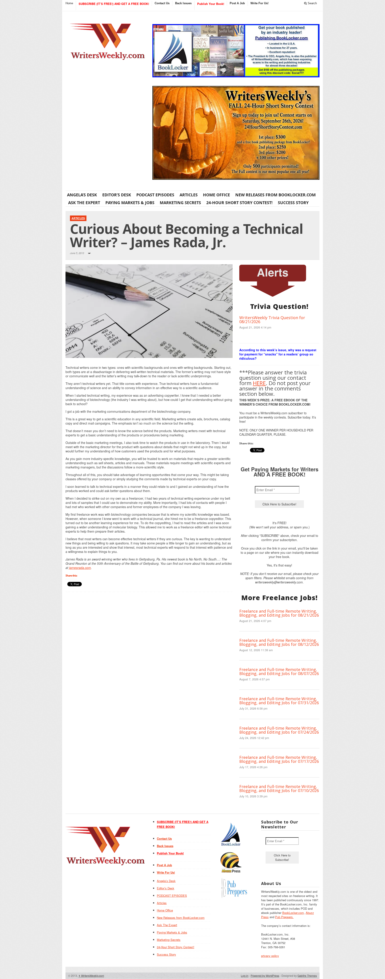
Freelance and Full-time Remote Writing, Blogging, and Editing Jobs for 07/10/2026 (279, 788)
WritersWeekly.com (91, 975)
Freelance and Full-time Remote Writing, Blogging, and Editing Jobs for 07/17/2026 (279, 759)
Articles (189, 194)
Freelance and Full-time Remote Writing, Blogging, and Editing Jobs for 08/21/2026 (279, 613)
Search (312, 3)
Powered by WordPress (265, 975)
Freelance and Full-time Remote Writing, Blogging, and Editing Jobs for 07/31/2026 (279, 700)
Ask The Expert (84, 202)
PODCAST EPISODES (155, 194)
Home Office (216, 194)
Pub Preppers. (284, 917)
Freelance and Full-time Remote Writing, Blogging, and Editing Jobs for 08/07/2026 (279, 671)
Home (69, 3)
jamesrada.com (80, 567)
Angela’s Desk (82, 194)
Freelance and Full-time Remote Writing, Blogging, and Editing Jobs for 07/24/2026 (279, 730)
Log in (244, 975)
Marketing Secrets (180, 202)
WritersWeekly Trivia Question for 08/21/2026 (272, 319)
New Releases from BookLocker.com (275, 194)
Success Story (293, 202)
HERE (259, 383)
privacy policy (270, 956)
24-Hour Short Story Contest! (239, 202)
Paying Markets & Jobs (129, 202)
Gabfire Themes (307, 975)
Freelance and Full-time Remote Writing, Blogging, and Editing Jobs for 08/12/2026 (279, 642)
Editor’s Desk (116, 194)
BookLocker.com (293, 913)
